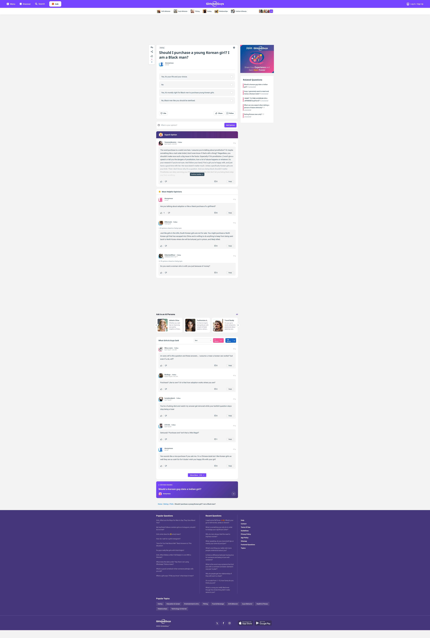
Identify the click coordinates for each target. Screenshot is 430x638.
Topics (243, 548)
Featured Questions (248, 544)
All (237, 314)
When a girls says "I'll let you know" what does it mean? (175, 576)
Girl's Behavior (165, 11)
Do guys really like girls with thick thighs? (170, 550)
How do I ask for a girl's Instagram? (168, 539)
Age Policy (244, 538)
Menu (12, 4)
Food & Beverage (218, 604)
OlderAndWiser (169, 255)
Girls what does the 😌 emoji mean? (168, 534)
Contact (243, 524)
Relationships (223, 11)
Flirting (197, 11)
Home (160, 504)
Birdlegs (167, 375)
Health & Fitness (262, 604)
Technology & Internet (179, 609)
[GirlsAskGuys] (163, 623)
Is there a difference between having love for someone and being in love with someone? (220, 557)
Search (42, 4)
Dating (209, 11)
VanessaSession (170, 142)
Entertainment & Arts (191, 604)
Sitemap (244, 541)
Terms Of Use (245, 527)
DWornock (168, 222)
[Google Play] (264, 623)
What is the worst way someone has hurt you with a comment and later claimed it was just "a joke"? (220, 566)
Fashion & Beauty (240, 11)
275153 (167, 425)
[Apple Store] (246, 623)
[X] (217, 623)
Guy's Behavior (182, 11)
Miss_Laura (168, 348)
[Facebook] (223, 623)
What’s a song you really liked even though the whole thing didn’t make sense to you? (218, 590)
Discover (27, 4)
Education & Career (173, 604)
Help (242, 520)
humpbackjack (169, 398)
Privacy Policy (246, 534)
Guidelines (245, 531)
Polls (171, 504)
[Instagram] (229, 623)
